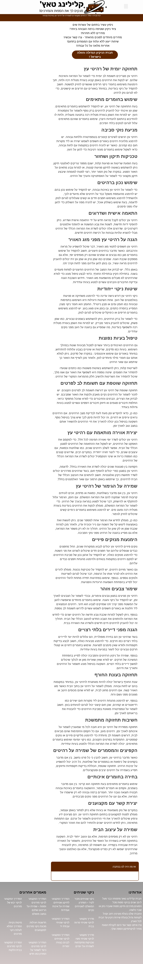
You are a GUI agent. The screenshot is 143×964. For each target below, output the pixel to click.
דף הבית (97, 15)
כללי (89, 15)
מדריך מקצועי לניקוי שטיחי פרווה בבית (84, 922)
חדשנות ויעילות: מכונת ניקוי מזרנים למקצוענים (36, 926)
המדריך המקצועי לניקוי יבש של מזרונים (13, 902)
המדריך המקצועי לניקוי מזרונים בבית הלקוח (13, 946)
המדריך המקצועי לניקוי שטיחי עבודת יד (60, 922)
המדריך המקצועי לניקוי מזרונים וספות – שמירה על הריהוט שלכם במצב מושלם (36, 906)
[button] (126, 6)
